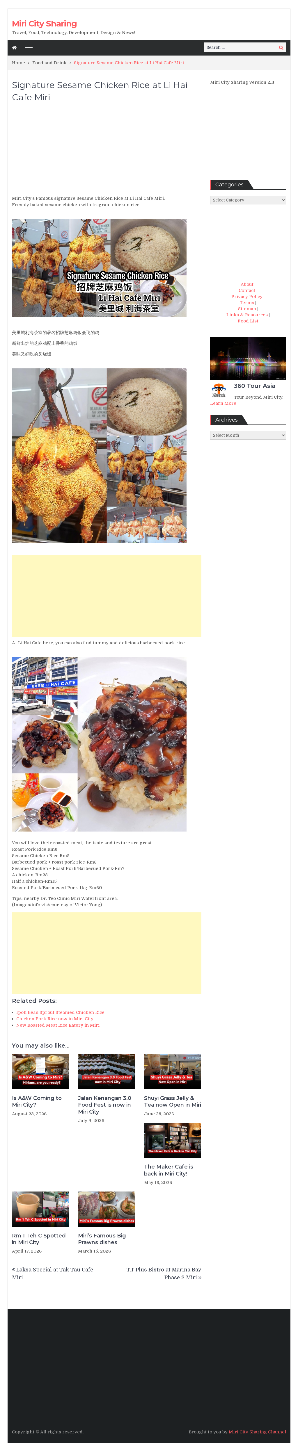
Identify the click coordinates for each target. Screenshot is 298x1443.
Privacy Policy (246, 296)
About (247, 284)
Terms (247, 302)
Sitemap (247, 308)
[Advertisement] (106, 151)
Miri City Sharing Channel (257, 1432)
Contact (247, 290)
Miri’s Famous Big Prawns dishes (102, 1239)
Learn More (223, 403)
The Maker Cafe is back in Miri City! (168, 1170)
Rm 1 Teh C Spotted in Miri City (39, 1239)
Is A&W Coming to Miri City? (37, 1101)
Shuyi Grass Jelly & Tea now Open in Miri (172, 1101)
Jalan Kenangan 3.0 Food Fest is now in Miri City (104, 1105)
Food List (248, 321)
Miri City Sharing (44, 23)
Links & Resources (247, 315)
